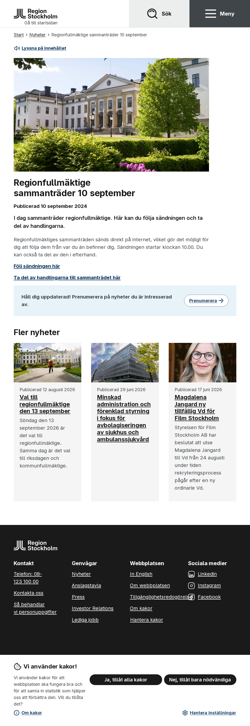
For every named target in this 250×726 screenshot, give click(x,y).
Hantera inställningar (213, 712)
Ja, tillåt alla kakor (125, 680)
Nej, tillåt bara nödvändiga (200, 680)
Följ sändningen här (37, 266)
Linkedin (207, 574)
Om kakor (31, 712)
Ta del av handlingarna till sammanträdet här (67, 278)
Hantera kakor (146, 620)
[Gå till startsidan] (35, 14)
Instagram (209, 585)
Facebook (209, 597)
